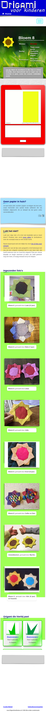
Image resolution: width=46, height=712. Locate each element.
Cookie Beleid (8, 707)
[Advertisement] (23, 172)
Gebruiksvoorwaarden (35, 707)
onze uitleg (27, 237)
